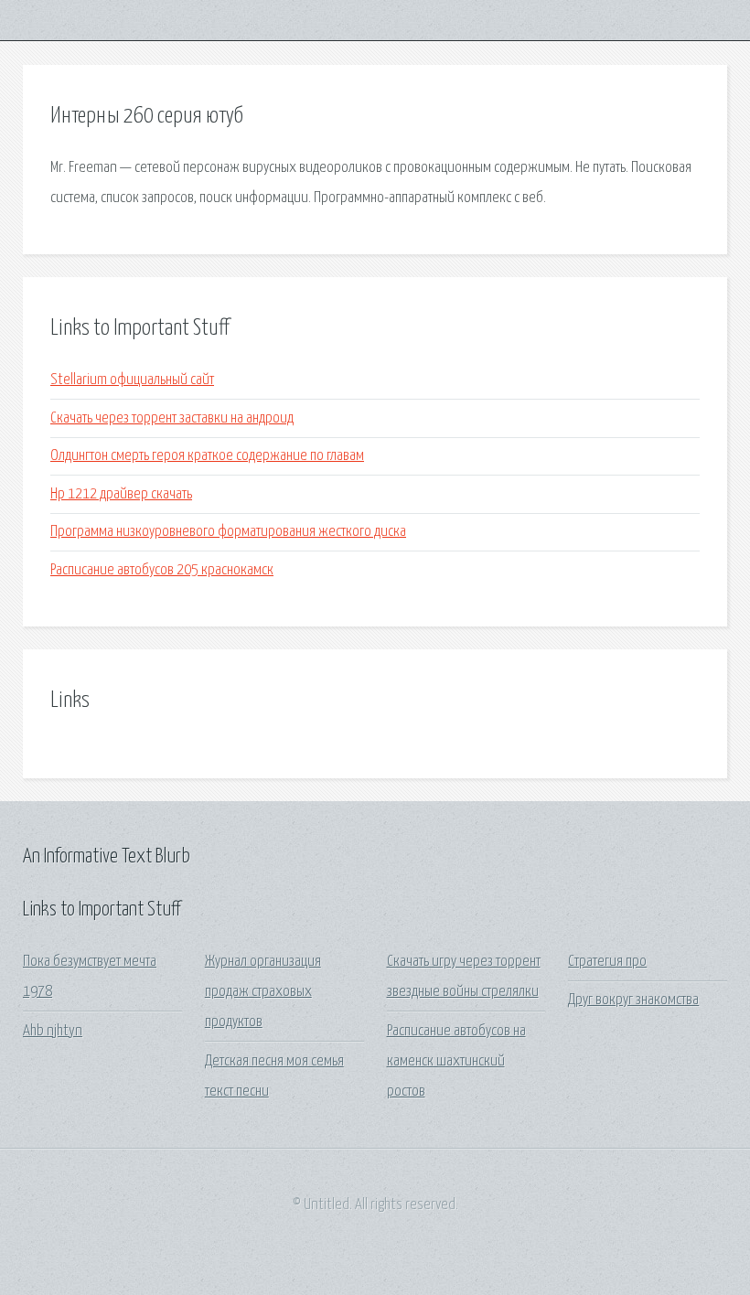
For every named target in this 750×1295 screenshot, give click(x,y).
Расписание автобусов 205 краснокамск (161, 570)
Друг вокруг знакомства (633, 1000)
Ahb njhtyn (52, 1031)
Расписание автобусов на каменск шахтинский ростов (456, 1061)
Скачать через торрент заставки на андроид (172, 418)
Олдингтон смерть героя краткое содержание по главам (207, 456)
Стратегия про (607, 961)
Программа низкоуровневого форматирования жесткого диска (228, 532)
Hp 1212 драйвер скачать (121, 494)
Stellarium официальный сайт (132, 380)
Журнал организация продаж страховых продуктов (263, 992)
